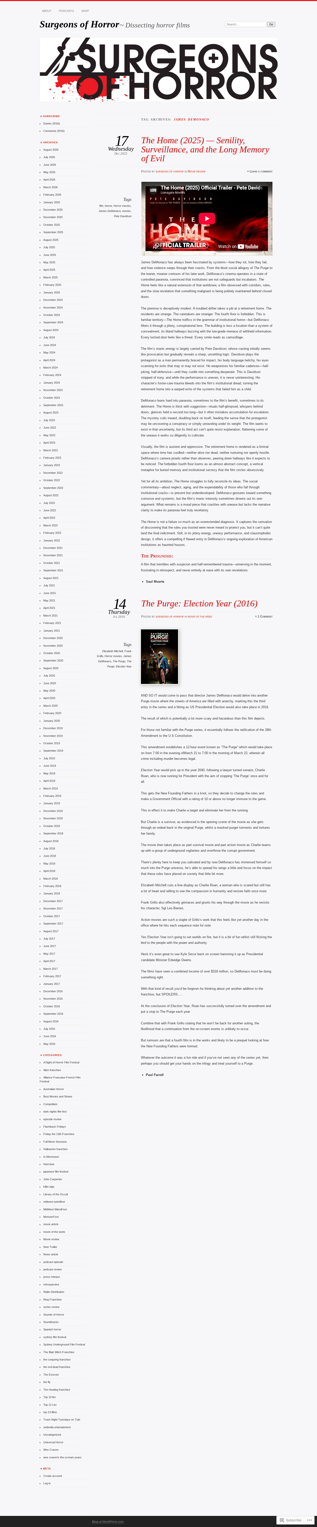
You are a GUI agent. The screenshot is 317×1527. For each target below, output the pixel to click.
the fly (47, 1382)
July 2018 (49, 848)
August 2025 (50, 239)
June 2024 (49, 345)
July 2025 (49, 247)
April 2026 (49, 179)
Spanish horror (52, 1329)
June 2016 (49, 1036)
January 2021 (51, 630)
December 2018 (53, 810)
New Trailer (50, 1246)
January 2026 (51, 202)
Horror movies (122, 205)
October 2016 (51, 1006)
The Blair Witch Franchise (58, 1352)
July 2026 (49, 157)
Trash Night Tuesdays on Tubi (61, 1419)
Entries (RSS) (51, 123)
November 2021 (53, 555)
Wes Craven (50, 1449)
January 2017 (51, 983)
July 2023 (49, 420)
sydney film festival (54, 1337)
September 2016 (53, 1013)
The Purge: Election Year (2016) (199, 603)
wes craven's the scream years (62, 1457)
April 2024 (49, 360)
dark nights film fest (55, 1111)
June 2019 (49, 765)
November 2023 (53, 390)
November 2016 (53, 998)
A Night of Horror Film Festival (61, 1062)
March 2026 (50, 187)
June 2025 (49, 254)
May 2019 (49, 773)
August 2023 (50, 412)
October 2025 (51, 224)
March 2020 (50, 705)
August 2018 (50, 841)
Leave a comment (261, 171)
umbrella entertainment (57, 1427)
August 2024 (50, 330)
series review (51, 1306)
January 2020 (51, 720)
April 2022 (49, 517)
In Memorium (51, 1156)
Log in (47, 1483)
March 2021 (50, 615)
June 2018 (49, 855)
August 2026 (50, 149)
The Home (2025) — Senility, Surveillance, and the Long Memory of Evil (205, 149)
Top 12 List (49, 1404)
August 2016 (50, 1021)
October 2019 (51, 743)
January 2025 (51, 292)
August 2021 (50, 578)
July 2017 (49, 938)
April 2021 (49, 607)
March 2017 (50, 968)
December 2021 (53, 547)
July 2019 (49, 758)
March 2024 (50, 367)
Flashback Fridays (54, 1126)
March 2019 (50, 788)
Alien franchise (52, 1070)
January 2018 (51, 893)
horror (108, 205)
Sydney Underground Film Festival (64, 1344)
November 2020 (53, 645)
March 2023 (50, 450)
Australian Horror (53, 1089)
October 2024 (51, 314)
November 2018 (53, 818)
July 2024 (49, 337)
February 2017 (52, 976)
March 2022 (50, 525)
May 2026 (49, 172)
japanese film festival (55, 1171)
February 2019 (52, 795)
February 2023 (52, 457)
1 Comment (265, 616)
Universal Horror (53, 1442)
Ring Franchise (52, 1299)
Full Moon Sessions (55, 1141)
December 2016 (53, 991)
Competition (50, 1104)
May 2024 (49, 352)
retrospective (51, 1284)
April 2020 (49, 698)
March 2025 (50, 277)
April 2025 (49, 269)
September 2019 (53, 750)
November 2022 (53, 472)
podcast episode (53, 1261)
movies (126, 210)
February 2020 (52, 713)
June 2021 (49, 593)
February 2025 (52, 284)
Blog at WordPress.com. (108, 1522)
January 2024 (51, 382)
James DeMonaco (110, 210)
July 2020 (49, 675)
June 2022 (49, 510)
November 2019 (53, 735)
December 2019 (53, 728)
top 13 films (50, 1412)
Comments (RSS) (54, 130)
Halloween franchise (55, 1149)
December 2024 (53, 299)
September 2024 (53, 322)
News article (50, 1254)
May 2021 (49, 600)
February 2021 (52, 622)
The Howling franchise (56, 1389)
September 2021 (53, 570)
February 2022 (52, 532)
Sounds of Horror (53, 1314)
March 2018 (50, 878)
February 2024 (52, 374)
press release (51, 1276)
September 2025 (53, 232)
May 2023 (49, 435)
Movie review (197, 171)
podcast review (52, 1269)
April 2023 (49, 442)
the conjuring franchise (57, 1359)
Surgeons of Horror (79, 24)
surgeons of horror (170, 171)
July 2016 (49, 1028)
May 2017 (49, 953)
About (47, 10)
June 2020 (49, 683)
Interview (48, 1164)
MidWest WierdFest (55, 1209)
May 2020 (49, 690)
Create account (52, 1475)
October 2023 (51, 397)
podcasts (66, 10)
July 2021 (49, 585)
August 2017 (50, 931)
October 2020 (51, 653)
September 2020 (53, 660)
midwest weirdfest (54, 1201)
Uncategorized (52, 1434)
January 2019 (51, 803)
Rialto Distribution (53, 1291)
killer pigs (48, 1186)
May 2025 (49, 262)
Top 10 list (49, 1397)
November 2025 (53, 217)
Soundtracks (51, 1322)
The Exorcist (51, 1374)
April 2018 (49, 870)
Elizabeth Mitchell (112, 651)
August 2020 (50, 668)
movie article (50, 1224)
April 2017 (49, 961)
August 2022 (50, 495)
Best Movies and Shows (57, 1096)
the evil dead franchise (56, 1366)
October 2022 (51, 480)
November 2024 (53, 307)
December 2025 (53, 209)
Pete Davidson (123, 216)
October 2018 (51, 826)
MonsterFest (51, 1216)
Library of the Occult (55, 1194)
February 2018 (52, 886)
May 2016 (49, 1043)
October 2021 (51, 562)
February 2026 (52, 194)
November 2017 (53, 908)
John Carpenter (52, 1179)
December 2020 (53, 638)
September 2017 (53, 923)
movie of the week (200, 616)
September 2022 (53, 487)
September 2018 (53, 833)
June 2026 (49, 164)
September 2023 (53, 405)
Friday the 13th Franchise (58, 1134)
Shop (85, 10)
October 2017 (51, 916)
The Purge (119, 661)
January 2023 (51, 465)
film (101, 205)
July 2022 (49, 502)
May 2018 (49, 863)
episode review (52, 1119)
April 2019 (49, 780)
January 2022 (51, 540)
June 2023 (49, 427)
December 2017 (53, 901)
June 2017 (49, 946)
